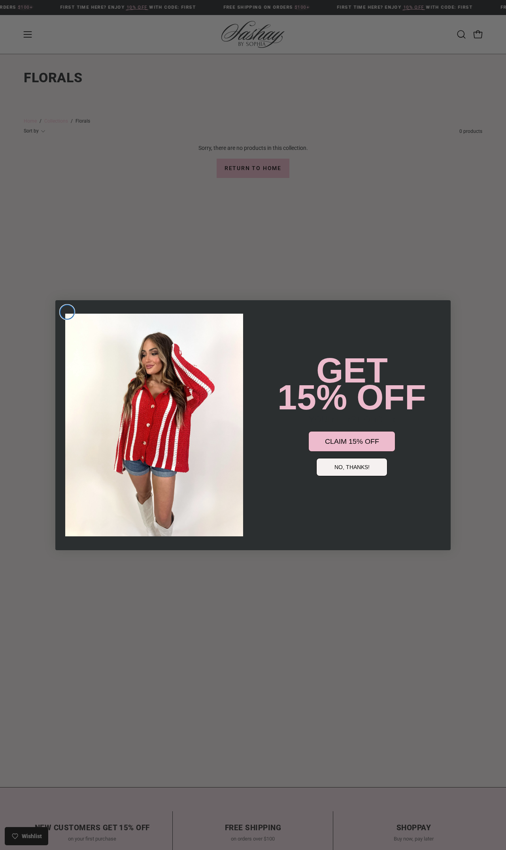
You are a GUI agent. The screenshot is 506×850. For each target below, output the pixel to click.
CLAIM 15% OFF (352, 441)
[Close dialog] (67, 312)
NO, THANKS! (352, 467)
